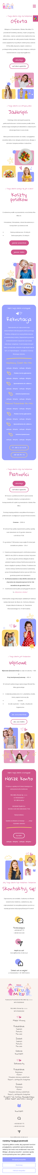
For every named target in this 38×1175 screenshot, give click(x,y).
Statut (19, 1074)
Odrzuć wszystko (19, 1171)
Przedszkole (19, 1026)
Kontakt (19, 1054)
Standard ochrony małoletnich (19, 1077)
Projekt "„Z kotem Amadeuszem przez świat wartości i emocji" (19, 1098)
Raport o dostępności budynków (19, 1079)
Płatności (19, 1031)
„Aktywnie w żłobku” (21, 592)
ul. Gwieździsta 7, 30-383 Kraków (19, 973)
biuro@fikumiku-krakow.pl (19, 953)
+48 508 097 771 (19, 930)
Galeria (19, 1051)
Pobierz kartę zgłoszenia (22, 373)
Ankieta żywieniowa (22, 394)
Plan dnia (19, 1033)
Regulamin (19, 1072)
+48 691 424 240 (19, 933)
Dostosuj (19, 1165)
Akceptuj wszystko (19, 1160)
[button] (34, 6)
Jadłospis (19, 1029)
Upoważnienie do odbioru (23, 383)
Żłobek (19, 1038)
